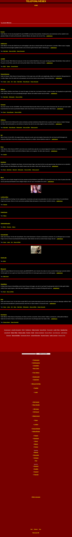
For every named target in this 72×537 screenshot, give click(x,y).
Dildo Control (35, 330)
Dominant (36, 438)
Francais (36, 474)
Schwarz (36, 458)
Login (36, 392)
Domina (28, 332)
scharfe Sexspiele (16, 330)
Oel (12, 81)
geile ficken (64, 332)
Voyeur (36, 447)
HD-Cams (36, 409)
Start (32, 529)
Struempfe (50, 330)
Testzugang (36, 360)
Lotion (8, 81)
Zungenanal (7, 330)
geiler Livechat (54, 335)
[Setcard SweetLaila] (36, 250)
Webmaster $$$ (35, 532)
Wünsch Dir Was (36, 384)
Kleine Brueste (26, 81)
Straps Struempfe (21, 51)
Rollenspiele (11, 97)
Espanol (36, 471)
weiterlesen (49, 36)
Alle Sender (36, 402)
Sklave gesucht (34, 127)
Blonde (36, 452)
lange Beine (43, 330)
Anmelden (36, 365)
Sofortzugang (36, 363)
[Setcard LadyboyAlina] (36, 189)
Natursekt (15, 169)
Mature (36, 444)
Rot (36, 460)
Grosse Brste (48, 332)
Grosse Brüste (36, 428)
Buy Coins (36, 368)
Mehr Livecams (36, 497)
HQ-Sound (36, 412)
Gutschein (36, 379)
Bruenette (36, 455)
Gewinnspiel (36, 377)
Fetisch (36, 435)
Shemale (5, 204)
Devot (15, 81)
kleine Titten (14, 332)
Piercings (9, 227)
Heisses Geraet (6, 322)
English (36, 469)
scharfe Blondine (35, 335)
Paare (36, 420)
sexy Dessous (56, 332)
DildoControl (36, 416)
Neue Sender (36, 405)
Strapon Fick (61, 335)
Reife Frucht (6, 276)
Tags (40, 529)
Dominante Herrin (25, 335)
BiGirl (4, 66)
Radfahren (28, 330)
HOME (36, 5)
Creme (4, 81)
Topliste (36, 388)
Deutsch (36, 466)
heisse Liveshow (39, 332)
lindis (32, 332)
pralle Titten (57, 330)
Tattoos (8, 66)
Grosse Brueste (14, 66)
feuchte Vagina (45, 335)
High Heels (5, 51)
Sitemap (36, 529)
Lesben (36, 424)
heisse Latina (21, 332)
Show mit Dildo (12, 51)
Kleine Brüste (36, 431)
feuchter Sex (64, 330)
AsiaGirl (5, 154)
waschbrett (7, 332)
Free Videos (36, 372)
